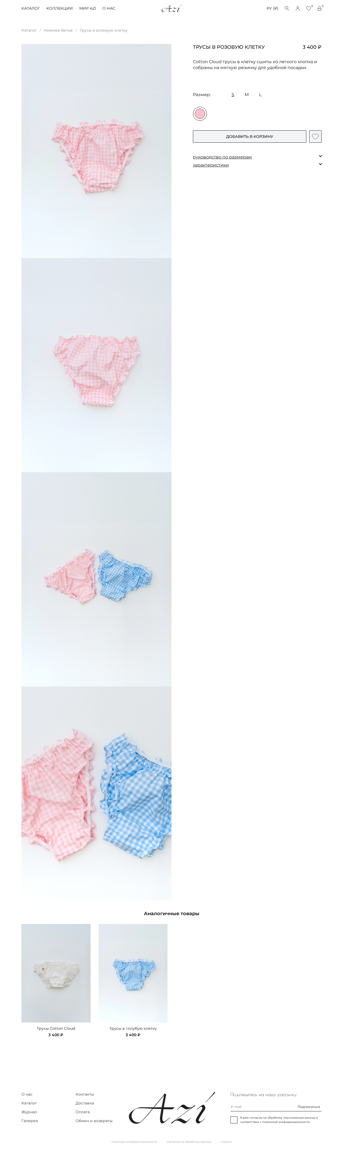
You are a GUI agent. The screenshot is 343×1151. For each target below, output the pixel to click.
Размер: (202, 94)
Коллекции (59, 8)
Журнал (29, 1112)
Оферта (226, 1142)
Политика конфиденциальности (134, 1142)
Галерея (29, 1120)
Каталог (30, 8)
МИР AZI (87, 8)
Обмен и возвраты (94, 1120)
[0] (308, 8)
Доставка (85, 1103)
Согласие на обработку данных (189, 1142)
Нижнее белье (58, 30)
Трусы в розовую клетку (104, 30)
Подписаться (309, 1107)
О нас (108, 8)
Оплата (83, 1112)
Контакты (85, 1094)
